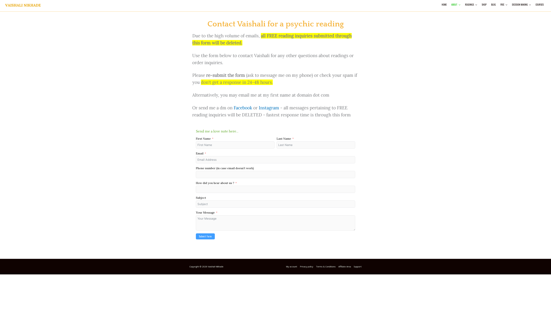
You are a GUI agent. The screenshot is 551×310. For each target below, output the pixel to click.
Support (358, 266)
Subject (201, 197)
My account (291, 266)
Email (199, 153)
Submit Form (205, 236)
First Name (203, 138)
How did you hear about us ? (215, 183)
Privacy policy (306, 266)
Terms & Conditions (326, 266)
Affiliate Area (344, 266)
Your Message (205, 212)
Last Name (284, 138)
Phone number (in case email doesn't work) (225, 168)
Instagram (269, 108)
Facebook (242, 108)
